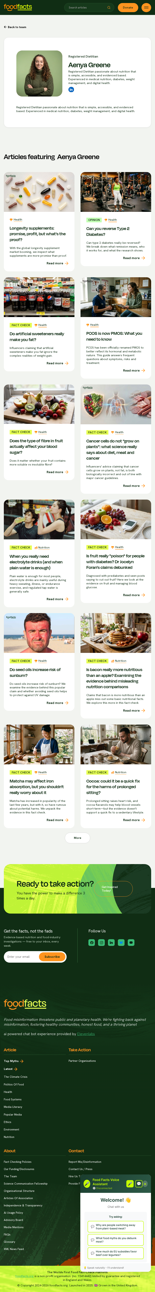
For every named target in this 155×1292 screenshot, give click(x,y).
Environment (11, 1129)
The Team (10, 1176)
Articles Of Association (18, 1198)
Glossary (9, 1242)
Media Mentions (14, 1227)
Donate (128, 7)
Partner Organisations (82, 1061)
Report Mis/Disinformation (85, 1162)
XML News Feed (14, 1249)
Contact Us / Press (80, 1169)
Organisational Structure (19, 1191)
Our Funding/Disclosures (19, 1169)
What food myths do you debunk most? (116, 1239)
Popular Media (13, 1114)
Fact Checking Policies (17, 1162)
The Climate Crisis (15, 1077)
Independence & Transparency (23, 1205)
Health (8, 1092)
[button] (109, 7)
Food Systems (13, 1099)
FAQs (7, 1234)
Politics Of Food (14, 1084)
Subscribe (52, 957)
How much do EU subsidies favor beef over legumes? (116, 1253)
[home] (18, 7)
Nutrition (9, 1137)
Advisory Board (13, 1220)
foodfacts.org (24, 1276)
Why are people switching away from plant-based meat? (115, 1226)
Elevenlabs (86, 1033)
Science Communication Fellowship (26, 1183)
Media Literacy (13, 1107)
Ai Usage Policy (13, 1212)
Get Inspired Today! (110, 889)
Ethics (7, 1122)
